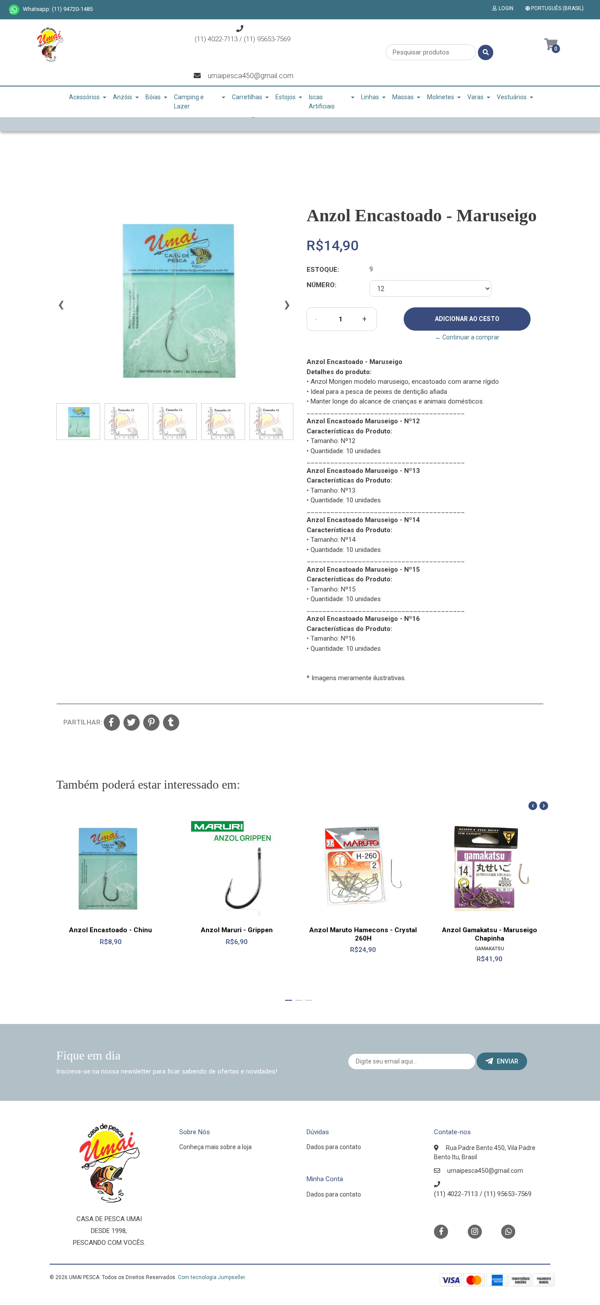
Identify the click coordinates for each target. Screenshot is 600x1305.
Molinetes (440, 97)
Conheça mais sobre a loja (215, 1146)
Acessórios (84, 97)
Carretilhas (247, 97)
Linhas (370, 97)
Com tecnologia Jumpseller (211, 1277)
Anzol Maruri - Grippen (237, 930)
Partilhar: (80, 722)
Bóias (153, 97)
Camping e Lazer (189, 102)
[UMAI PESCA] (50, 47)
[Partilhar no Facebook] (112, 723)
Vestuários (512, 97)
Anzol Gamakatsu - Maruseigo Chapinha (489, 934)
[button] (556, 8)
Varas (475, 97)
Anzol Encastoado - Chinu (110, 930)
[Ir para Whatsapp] (14, 9)
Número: (321, 285)
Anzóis (122, 97)
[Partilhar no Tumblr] (171, 723)
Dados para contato (334, 1146)
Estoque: (323, 270)
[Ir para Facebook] (441, 1231)
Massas (403, 97)
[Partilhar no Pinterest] (151, 723)
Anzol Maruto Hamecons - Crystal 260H (363, 934)
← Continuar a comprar (467, 337)
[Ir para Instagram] (475, 1231)
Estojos (285, 97)
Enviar (507, 1061)
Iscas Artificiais (322, 102)
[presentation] (60, 308)
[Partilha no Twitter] (131, 723)
